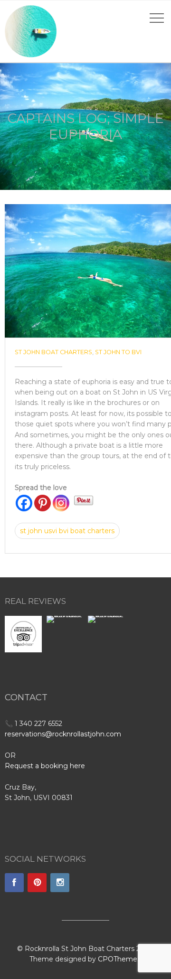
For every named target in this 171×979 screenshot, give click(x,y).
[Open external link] (23, 634)
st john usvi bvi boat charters (67, 531)
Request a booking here (45, 766)
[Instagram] (61, 503)
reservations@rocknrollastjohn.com (63, 734)
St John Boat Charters (53, 352)
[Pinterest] (42, 503)
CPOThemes (119, 959)
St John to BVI (118, 352)
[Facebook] (24, 503)
